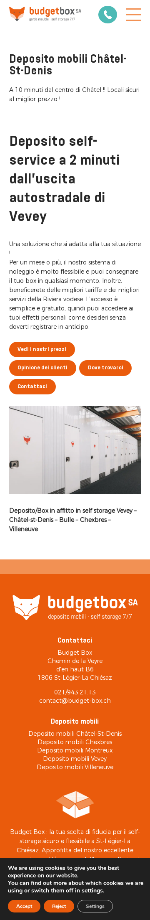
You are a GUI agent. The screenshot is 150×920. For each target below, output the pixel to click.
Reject (59, 906)
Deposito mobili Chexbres (75, 742)
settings (92, 891)
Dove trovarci (105, 368)
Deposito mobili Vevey (75, 758)
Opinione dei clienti (43, 368)
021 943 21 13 (107, 14)
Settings (95, 906)
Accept (24, 906)
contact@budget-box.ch (75, 700)
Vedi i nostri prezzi (42, 349)
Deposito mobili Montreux (74, 750)
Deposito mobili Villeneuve (75, 767)
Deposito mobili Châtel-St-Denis (75, 733)
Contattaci (32, 387)
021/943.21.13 (75, 692)
